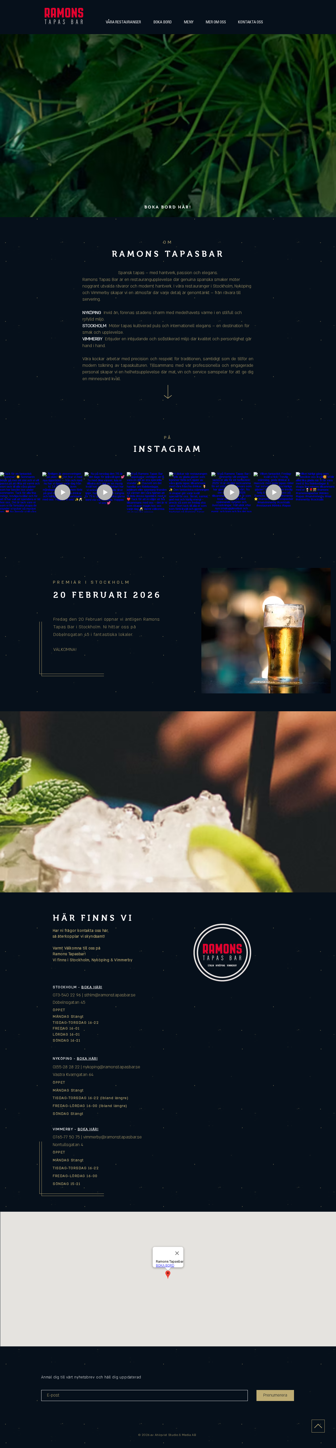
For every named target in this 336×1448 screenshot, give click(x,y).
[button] (123, 22)
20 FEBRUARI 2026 (107, 595)
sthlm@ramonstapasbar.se (109, 995)
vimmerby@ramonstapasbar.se (112, 1137)
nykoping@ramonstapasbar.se (111, 1067)
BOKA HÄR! (91, 987)
